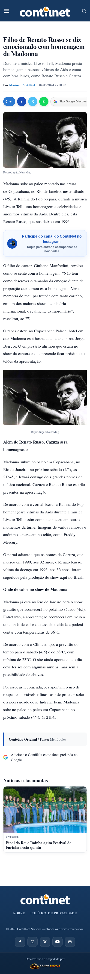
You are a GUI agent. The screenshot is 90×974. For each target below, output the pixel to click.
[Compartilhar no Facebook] (21, 101)
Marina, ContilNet (22, 85)
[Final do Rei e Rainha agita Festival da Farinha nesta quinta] (45, 809)
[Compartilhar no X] (32, 101)
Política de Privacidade (53, 913)
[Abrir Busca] (84, 10)
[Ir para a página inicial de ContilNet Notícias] (45, 899)
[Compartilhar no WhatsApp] (43, 101)
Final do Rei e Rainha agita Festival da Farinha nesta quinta (39, 845)
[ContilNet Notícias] (45, 10)
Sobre (19, 913)
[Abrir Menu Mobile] (6, 11)
